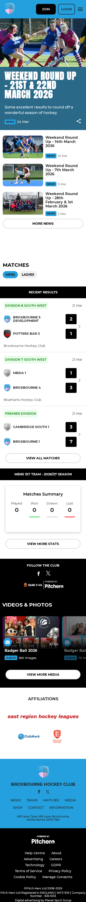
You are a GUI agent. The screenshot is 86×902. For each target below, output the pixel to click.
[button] (78, 121)
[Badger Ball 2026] (31, 632)
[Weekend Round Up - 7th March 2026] (23, 175)
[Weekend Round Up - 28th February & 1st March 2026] (23, 203)
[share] (78, 121)
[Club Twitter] (48, 574)
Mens (10, 274)
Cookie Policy (25, 877)
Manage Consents (57, 877)
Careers (56, 859)
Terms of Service (28, 871)
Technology (34, 865)
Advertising (33, 859)
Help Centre (35, 853)
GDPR (56, 865)
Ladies (28, 274)
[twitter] (48, 792)
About (56, 853)
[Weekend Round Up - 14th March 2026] (23, 147)
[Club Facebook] (38, 574)
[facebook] (39, 792)
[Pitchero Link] (54, 587)
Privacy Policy (60, 871)
